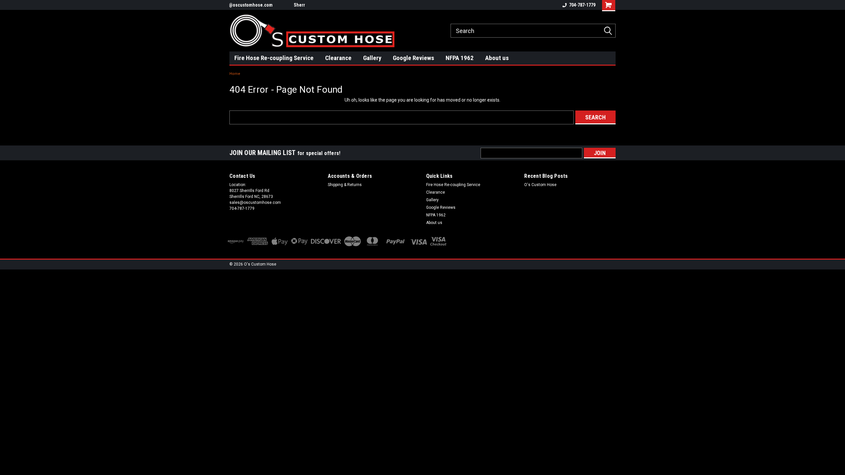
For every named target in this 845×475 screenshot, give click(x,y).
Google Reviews (413, 58)
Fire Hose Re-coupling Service (274, 58)
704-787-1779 (582, 5)
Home (234, 74)
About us (497, 58)
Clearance (338, 58)
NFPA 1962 (460, 58)
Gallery (372, 58)
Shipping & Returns (345, 184)
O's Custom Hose (540, 184)
